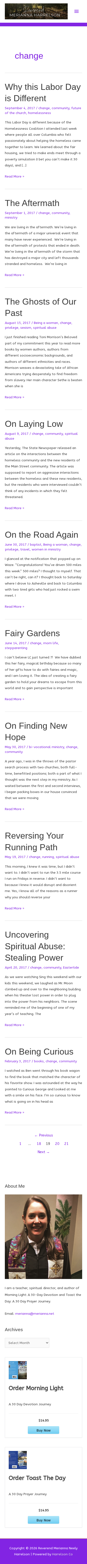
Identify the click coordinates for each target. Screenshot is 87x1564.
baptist (35, 545)
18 (39, 1144)
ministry (11, 217)
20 (57, 1144)
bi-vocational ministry (46, 747)
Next (43, 1152)
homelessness (39, 113)
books (39, 1061)
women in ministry (46, 549)
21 (66, 1144)
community (60, 108)
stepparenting (16, 648)
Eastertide (71, 967)
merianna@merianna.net (34, 1314)
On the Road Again (41, 535)
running (48, 857)
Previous (43, 1135)
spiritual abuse (45, 328)
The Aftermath (32, 203)
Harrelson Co (62, 1554)
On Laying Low (34, 424)
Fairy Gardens (32, 633)
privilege (11, 328)
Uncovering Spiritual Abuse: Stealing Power (35, 946)
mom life (50, 643)
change (44, 108)
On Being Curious (39, 1052)
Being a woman (46, 323)
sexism (25, 328)
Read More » (14, 176)
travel (25, 549)
